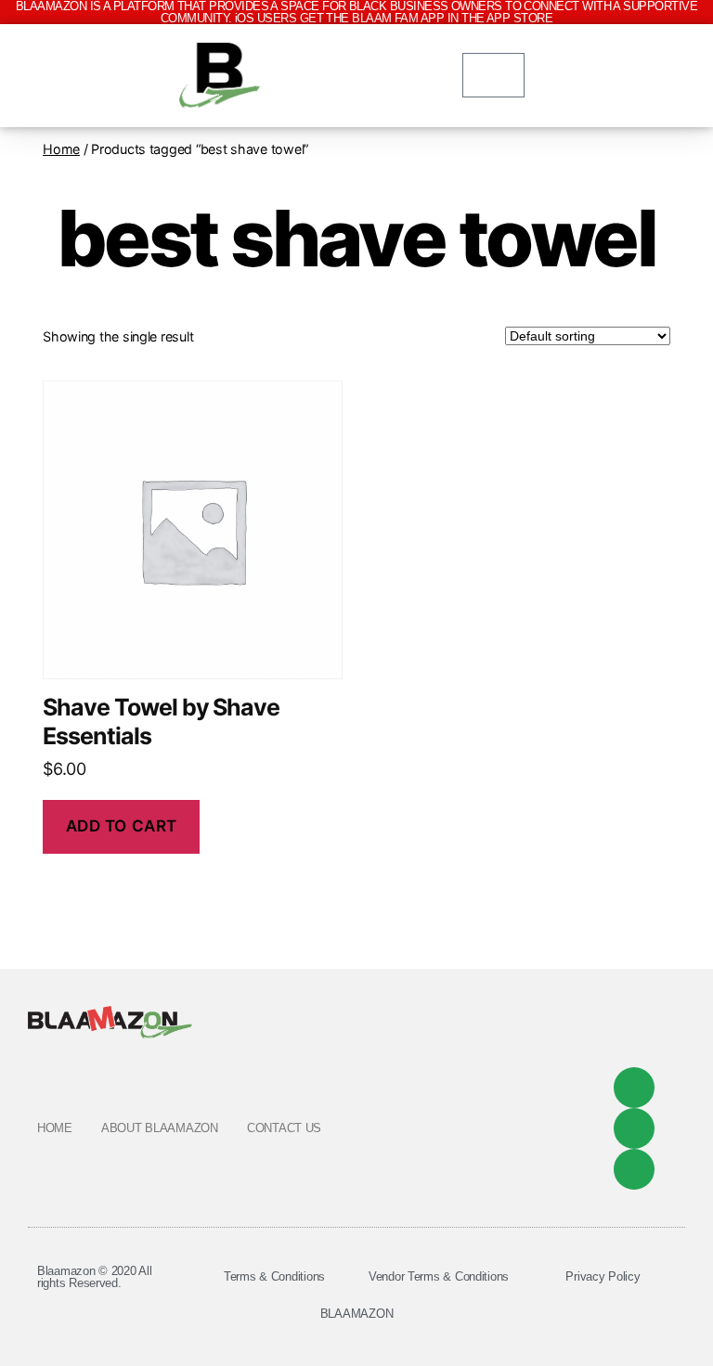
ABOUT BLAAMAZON (159, 1128)
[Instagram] (634, 1169)
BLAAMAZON (357, 1314)
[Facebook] (634, 1087)
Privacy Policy (602, 1276)
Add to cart (121, 826)
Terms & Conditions (274, 1276)
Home (61, 149)
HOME (54, 1128)
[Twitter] (634, 1128)
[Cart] (493, 75)
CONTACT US (284, 1128)
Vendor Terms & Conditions (439, 1276)
